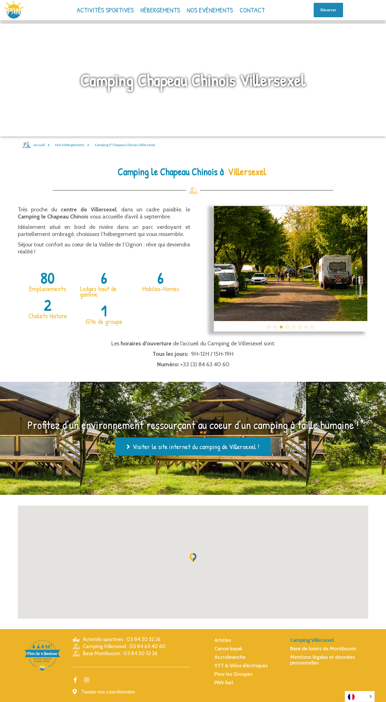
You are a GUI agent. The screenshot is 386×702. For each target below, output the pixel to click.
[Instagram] (87, 680)
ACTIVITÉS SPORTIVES (105, 10)
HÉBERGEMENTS (160, 10)
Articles (222, 640)
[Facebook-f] (75, 680)
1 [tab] (268, 327)
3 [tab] (281, 327)
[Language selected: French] (360, 696)
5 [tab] (293, 327)
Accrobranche (230, 657)
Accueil (39, 145)
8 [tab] (312, 327)
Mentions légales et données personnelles (322, 660)
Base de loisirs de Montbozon (323, 648)
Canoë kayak (228, 648)
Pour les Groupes (233, 674)
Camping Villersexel (312, 640)
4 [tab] (287, 327)
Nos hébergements (69, 145)
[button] (193, 557)
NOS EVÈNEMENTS (210, 10)
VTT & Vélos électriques (241, 665)
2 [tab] (275, 327)
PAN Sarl (223, 682)
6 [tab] (299, 327)
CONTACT (252, 10)
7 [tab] (306, 327)
